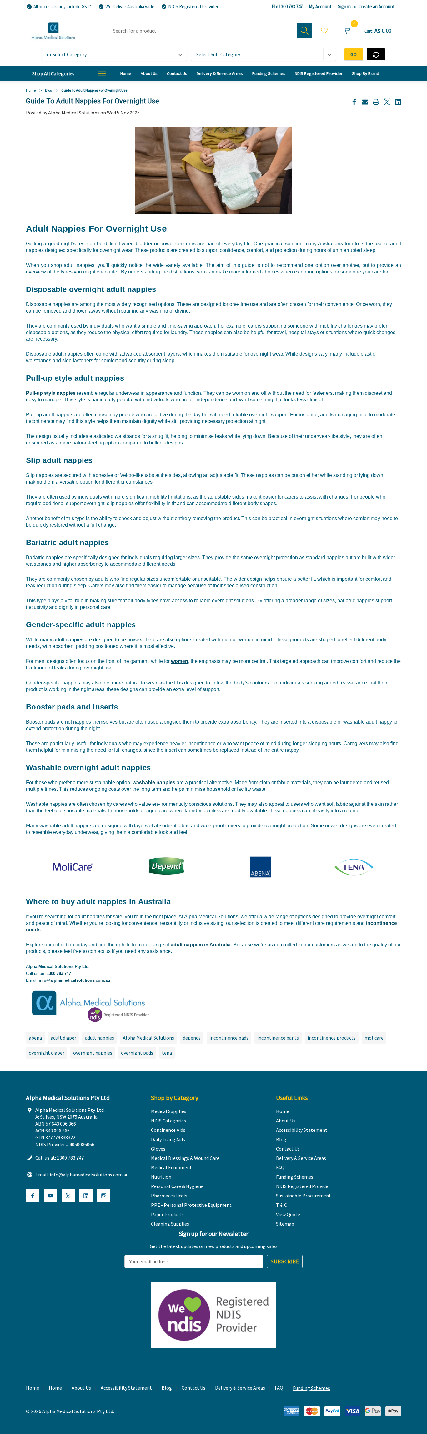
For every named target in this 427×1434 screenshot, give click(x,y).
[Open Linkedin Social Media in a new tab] (86, 1195)
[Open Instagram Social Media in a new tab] (103, 1195)
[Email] (365, 102)
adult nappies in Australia (201, 944)
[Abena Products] (260, 866)
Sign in (344, 6)
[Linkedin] (398, 102)
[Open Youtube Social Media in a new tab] (50, 1195)
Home (32, 1388)
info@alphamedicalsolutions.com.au (74, 980)
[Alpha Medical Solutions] (88, 1002)
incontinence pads (229, 1038)
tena (167, 1053)
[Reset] (375, 54)
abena (35, 1038)
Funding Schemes (311, 1388)
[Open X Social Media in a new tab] (68, 1195)
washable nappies (154, 782)
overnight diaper (46, 1053)
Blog (167, 1388)
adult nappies (99, 1038)
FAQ (279, 1388)
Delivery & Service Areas (240, 1388)
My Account (320, 6)
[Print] (376, 102)
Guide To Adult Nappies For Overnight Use (92, 101)
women (179, 661)
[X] (387, 102)
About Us (81, 1388)
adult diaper (63, 1038)
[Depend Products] (166, 866)
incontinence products (332, 1038)
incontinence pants (278, 1038)
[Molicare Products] (73, 866)
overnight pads (137, 1053)
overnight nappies (92, 1053)
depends (192, 1038)
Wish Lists (324, 31)
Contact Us (193, 1388)
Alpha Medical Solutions (148, 1038)
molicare (374, 1038)
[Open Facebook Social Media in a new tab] (32, 1195)
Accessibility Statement (126, 1388)
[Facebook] (354, 102)
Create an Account (377, 6)
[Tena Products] (354, 866)
